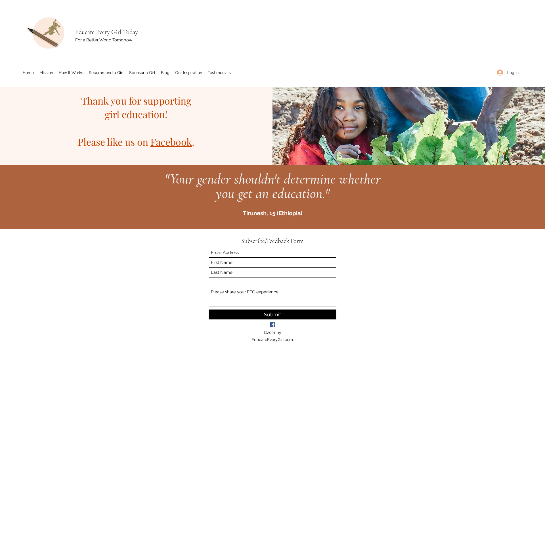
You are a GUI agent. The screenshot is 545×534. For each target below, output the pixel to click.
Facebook (171, 141)
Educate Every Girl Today (106, 32)
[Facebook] (272, 324)
